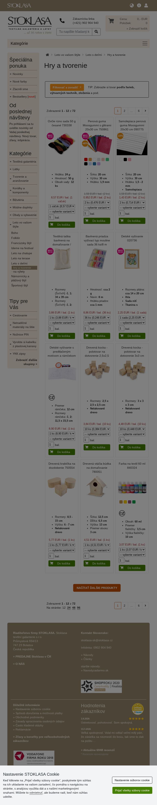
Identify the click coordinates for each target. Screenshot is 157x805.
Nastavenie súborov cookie (132, 780)
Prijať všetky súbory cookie (132, 790)
